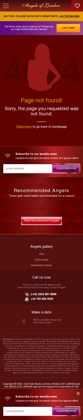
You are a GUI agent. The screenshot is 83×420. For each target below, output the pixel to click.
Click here (24, 127)
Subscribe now (66, 168)
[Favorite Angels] (77, 6)
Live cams (68, 28)
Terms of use (41, 260)
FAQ (41, 254)
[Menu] (6, 6)
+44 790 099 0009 (69, 16)
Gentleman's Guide (41, 265)
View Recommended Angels (41, 221)
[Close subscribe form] (78, 393)
